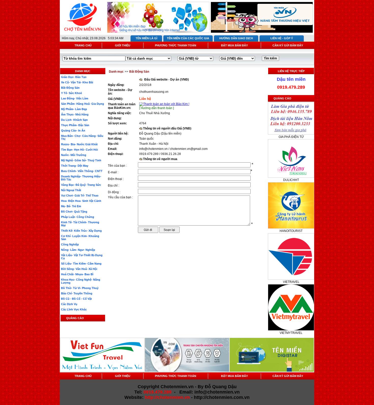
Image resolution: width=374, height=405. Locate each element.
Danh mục (116, 71)
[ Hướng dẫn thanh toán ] (156, 108)
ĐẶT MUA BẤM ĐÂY (234, 45)
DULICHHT (291, 180)
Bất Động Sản (139, 71)
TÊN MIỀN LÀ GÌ (146, 38)
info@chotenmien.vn (153, 149)
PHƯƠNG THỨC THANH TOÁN (175, 45)
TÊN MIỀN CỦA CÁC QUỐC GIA (188, 38)
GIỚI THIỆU (122, 45)
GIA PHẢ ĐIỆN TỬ (291, 137)
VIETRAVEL (291, 282)
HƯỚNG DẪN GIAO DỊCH (236, 38)
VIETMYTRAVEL (291, 333)
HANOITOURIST (291, 231)
